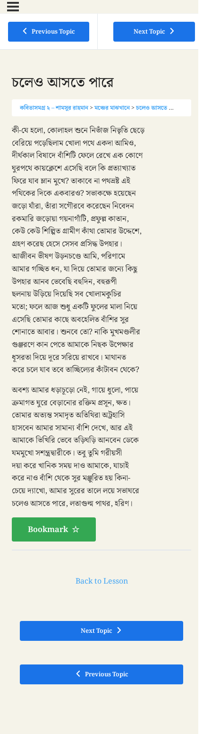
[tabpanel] (101, 333)
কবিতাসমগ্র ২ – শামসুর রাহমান (54, 108)
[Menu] (13, 6)
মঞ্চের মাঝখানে (112, 108)
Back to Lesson (102, 581)
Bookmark (48, 530)
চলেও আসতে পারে (158, 108)
